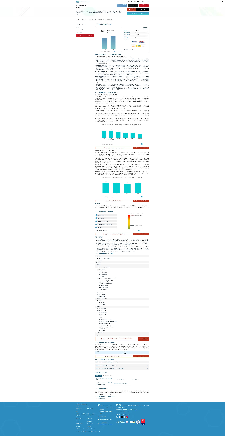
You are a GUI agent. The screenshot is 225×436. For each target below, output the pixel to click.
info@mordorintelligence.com (105, 419)
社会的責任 (89, 421)
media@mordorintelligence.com (106, 423)
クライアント (79, 418)
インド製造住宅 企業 (100, 398)
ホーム (77, 406)
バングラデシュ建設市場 (119, 379)
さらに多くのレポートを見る (108, 375)
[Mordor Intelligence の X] (122, 417)
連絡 (135, 1)
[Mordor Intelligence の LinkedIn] (117, 417)
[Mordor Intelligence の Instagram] (127, 417)
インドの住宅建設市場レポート (120, 383)
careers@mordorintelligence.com (122, 411)
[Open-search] (222, 2)
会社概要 (78, 415)
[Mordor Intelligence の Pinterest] (124, 417)
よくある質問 (90, 423)
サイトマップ (90, 408)
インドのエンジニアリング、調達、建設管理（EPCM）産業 (104, 383)
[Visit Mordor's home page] (83, 2)
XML (77, 411)
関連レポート (98, 375)
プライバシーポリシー (80, 428)
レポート (130, 1)
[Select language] (138, 1)
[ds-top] (138, 13)
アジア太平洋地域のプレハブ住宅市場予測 (104, 379)
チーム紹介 (89, 415)
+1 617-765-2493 (145, 1)
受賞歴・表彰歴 (79, 423)
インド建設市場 (135, 379)
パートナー (89, 418)
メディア (78, 421)
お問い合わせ (79, 408)
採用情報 (78, 426)
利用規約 (89, 426)
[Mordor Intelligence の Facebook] (120, 417)
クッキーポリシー (90, 428)
